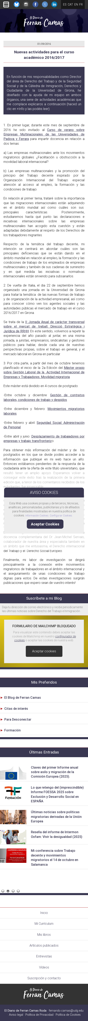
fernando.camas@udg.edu (66, 1010)
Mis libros (44, 935)
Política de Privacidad (39, 1015)
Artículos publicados (44, 945)
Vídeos (44, 967)
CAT (70, 4)
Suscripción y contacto (44, 978)
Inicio (44, 913)
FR (81, 4)
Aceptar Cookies (45, 524)
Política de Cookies (68, 1015)
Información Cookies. (37, 515)
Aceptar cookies (44, 651)
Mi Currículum (44, 924)
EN (76, 4)
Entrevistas (44, 956)
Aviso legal (16, 1015)
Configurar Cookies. (61, 515)
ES (65, 4)
